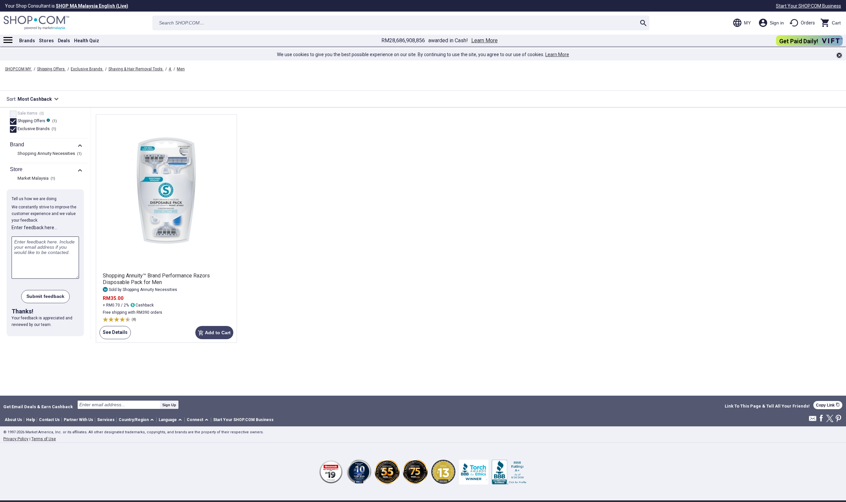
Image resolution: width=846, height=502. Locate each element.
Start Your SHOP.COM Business (808, 6)
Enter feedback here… (34, 227)
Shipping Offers (51, 69)
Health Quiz (86, 40)
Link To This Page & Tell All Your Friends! (767, 406)
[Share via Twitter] (829, 419)
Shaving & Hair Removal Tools (136, 69)
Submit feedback (45, 296)
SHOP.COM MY (18, 69)
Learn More (484, 40)
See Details (113, 334)
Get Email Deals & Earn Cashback (38, 406)
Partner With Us (78, 419)
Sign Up (169, 405)
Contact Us (49, 419)
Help (30, 419)
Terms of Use (43, 439)
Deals (64, 40)
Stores (46, 40)
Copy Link (828, 405)
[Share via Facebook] (821, 418)
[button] (137, 420)
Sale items (30, 114)
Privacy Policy (15, 439)
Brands (27, 40)
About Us (13, 419)
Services (106, 419)
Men (181, 69)
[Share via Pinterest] (838, 419)
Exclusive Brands (87, 69)
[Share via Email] (812, 420)
